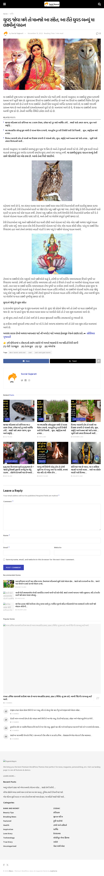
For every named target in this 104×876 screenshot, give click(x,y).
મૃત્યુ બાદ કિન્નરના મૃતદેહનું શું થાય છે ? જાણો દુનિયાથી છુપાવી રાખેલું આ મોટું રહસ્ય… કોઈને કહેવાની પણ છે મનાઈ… (18, 469)
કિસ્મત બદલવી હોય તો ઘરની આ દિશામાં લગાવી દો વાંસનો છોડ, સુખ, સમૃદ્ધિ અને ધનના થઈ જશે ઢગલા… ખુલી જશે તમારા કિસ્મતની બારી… (51, 140)
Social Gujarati (17, 33)
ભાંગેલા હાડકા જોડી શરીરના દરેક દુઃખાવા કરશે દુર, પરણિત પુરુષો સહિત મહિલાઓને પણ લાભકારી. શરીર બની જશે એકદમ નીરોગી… (55, 605)
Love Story (7, 833)
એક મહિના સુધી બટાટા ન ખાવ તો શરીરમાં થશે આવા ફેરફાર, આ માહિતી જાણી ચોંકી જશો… (34, 796)
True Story (7, 841)
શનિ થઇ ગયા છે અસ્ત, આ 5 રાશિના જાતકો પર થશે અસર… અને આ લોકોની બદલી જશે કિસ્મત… (86, 469)
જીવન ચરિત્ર (58, 816)
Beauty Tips (8, 812)
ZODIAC (56, 808)
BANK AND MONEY (11, 808)
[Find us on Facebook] (3, 865)
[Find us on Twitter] (7, 865)
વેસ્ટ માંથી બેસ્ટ (59, 846)
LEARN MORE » (9, 775)
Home (5, 13)
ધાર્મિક (12, 13)
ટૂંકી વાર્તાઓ (57, 820)
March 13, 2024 (21, 587)
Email (6, 547)
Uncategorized (9, 846)
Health (42, 461)
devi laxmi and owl (18, 352)
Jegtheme (53, 871)
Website (57, 547)
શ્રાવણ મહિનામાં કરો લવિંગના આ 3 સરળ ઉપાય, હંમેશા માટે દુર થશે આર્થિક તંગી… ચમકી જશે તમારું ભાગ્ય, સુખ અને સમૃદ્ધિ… (51, 124)
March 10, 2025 (43, 476)
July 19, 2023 (8, 437)
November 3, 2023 (77, 437)
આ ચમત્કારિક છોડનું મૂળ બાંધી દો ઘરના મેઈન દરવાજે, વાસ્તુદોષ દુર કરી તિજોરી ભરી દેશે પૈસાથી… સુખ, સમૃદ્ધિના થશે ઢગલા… (51, 132)
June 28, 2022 (21, 598)
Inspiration (8, 829)
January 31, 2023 (77, 476)
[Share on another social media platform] (98, 361)
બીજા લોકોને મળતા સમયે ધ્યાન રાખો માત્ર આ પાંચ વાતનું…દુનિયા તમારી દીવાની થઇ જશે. (33, 792)
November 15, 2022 (35, 33)
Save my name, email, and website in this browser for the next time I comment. (40, 559)
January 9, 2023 (21, 610)
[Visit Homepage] (52, 4)
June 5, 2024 (42, 437)
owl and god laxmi (43, 352)
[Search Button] (99, 4)
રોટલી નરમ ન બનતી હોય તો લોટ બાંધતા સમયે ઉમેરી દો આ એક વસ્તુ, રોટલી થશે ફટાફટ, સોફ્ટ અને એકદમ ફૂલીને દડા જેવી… (52, 718)
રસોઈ (55, 841)
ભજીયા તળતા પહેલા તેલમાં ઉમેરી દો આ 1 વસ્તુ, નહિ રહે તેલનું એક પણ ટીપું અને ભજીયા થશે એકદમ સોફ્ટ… (45, 710)
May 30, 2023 (8, 476)
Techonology (8, 837)
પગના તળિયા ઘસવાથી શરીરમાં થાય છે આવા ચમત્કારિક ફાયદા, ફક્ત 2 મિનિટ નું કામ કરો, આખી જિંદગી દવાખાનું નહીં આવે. (47, 698)
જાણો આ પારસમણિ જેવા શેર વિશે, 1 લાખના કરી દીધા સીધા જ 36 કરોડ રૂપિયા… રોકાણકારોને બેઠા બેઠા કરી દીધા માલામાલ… (51, 735)
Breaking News (9, 816)
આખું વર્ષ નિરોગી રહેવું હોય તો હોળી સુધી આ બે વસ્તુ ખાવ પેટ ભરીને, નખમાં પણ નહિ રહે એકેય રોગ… (52, 469)
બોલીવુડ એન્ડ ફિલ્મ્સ (61, 837)
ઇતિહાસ (56, 812)
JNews (11, 871)
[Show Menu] (4, 4)
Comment (8, 501)
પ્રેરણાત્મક (57, 833)
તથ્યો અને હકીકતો (78, 419)
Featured (7, 820)
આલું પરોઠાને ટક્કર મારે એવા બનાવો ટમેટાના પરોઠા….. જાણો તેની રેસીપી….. (29, 787)
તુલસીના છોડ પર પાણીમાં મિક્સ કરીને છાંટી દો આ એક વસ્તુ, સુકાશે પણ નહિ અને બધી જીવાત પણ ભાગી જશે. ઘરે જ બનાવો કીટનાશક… (55, 726)
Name (6, 535)
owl (30, 352)
